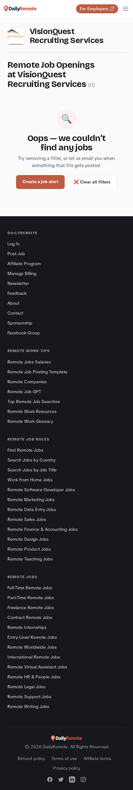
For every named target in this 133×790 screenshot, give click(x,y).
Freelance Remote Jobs (30, 607)
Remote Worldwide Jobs (32, 647)
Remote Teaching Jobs (30, 559)
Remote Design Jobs (28, 539)
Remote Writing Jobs (28, 706)
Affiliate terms (97, 758)
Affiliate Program (24, 263)
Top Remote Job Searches (33, 401)
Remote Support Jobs (29, 696)
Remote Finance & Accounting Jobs (42, 529)
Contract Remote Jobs (29, 617)
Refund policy (31, 758)
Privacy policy (66, 768)
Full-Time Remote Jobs (29, 587)
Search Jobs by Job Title (32, 470)
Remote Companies (27, 381)
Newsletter (18, 283)
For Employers (94, 8)
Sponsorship (19, 323)
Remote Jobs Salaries (29, 362)
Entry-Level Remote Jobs (32, 637)
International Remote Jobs (33, 657)
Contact (15, 313)
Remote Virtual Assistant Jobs (37, 667)
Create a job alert (40, 181)
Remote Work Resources (32, 411)
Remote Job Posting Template (37, 372)
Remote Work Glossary (30, 421)
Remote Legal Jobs (26, 686)
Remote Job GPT (24, 391)
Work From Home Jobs (30, 480)
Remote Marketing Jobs (31, 499)
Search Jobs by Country (31, 460)
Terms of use (64, 758)
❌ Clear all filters (92, 182)
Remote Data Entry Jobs (31, 509)
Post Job (16, 253)
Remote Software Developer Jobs (41, 489)
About (13, 303)
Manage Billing (21, 273)
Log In (13, 244)
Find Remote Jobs (25, 450)
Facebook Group (23, 333)
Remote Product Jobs (29, 549)
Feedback (17, 293)
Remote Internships (26, 627)
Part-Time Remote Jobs (30, 597)
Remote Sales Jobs (26, 519)
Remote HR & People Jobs (33, 677)
